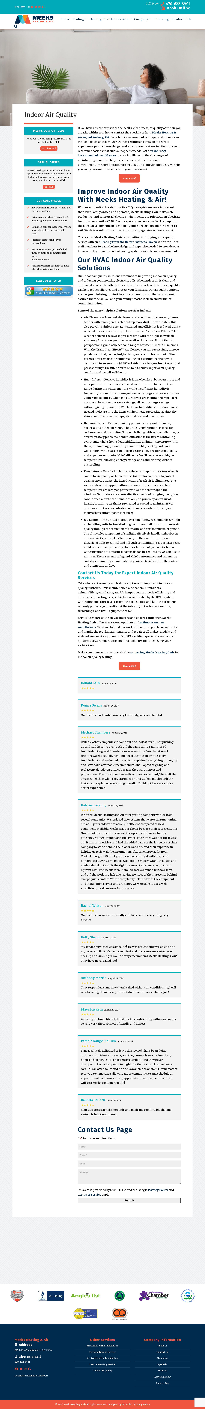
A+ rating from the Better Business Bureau (128, 242)
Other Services (118, 19)
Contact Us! (129, 178)
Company (141, 19)
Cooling (79, 19)
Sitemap (162, 1370)
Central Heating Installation (102, 1358)
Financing (161, 19)
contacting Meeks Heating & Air (151, 652)
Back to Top (162, 1383)
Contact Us (162, 1352)
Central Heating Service (102, 1364)
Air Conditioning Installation (102, 1345)
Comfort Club (181, 19)
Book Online (178, 8)
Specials (49, 186)
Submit (129, 1200)
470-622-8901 (177, 4)
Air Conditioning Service (102, 1352)
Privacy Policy (158, 1190)
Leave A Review (162, 1377)
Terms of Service (89, 1194)
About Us (162, 1345)
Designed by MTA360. (119, 1404)
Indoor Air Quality (102, 1370)
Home (65, 19)
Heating (96, 19)
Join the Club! (49, 148)
